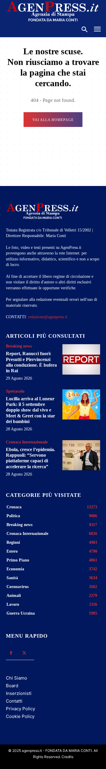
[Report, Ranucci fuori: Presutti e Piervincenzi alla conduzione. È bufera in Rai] (81, 359)
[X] (24, 653)
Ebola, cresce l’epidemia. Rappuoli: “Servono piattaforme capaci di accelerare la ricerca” (30, 458)
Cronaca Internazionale (27, 442)
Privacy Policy (20, 708)
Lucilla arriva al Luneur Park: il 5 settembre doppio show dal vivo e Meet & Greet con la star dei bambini (30, 410)
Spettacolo (15, 391)
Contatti (14, 701)
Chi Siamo (16, 678)
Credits (67, 757)
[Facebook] (11, 653)
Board (12, 685)
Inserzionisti (19, 693)
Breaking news (19, 346)
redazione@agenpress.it (47, 317)
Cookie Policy (20, 716)
